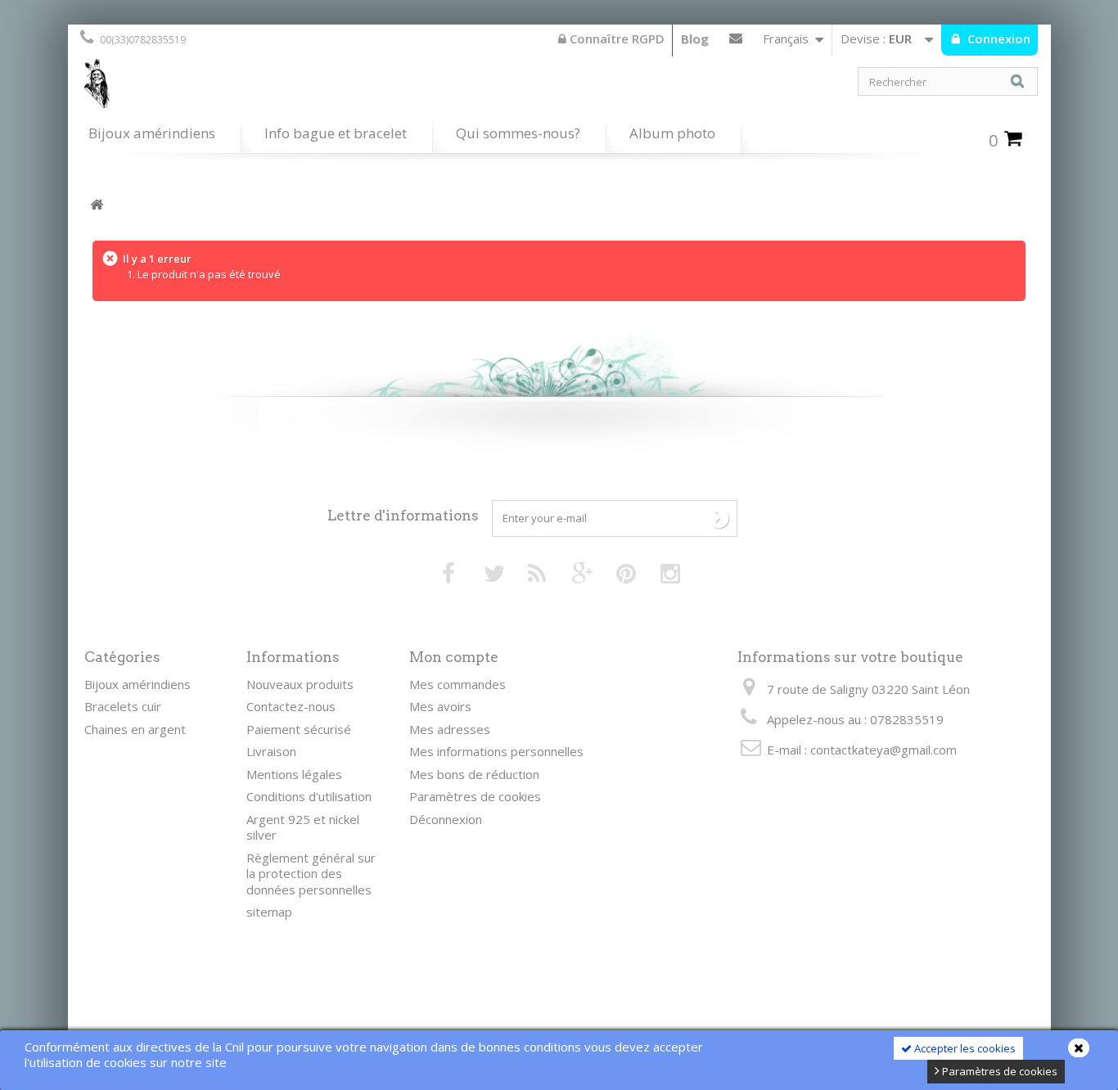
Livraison (271, 751)
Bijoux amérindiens (151, 133)
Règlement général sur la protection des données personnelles (311, 873)
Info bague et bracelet (335, 133)
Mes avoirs (440, 706)
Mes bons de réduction (474, 774)
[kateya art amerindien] (313, 87)
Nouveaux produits (300, 684)
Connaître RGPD (615, 38)
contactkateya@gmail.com (883, 749)
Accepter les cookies (964, 1048)
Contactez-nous (736, 42)
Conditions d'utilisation (309, 796)
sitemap (269, 911)
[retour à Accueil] (96, 205)
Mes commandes (457, 684)
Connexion (997, 38)
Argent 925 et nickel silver (302, 827)
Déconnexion (445, 819)
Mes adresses (449, 729)
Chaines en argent (135, 729)
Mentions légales (294, 774)
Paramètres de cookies (998, 1071)
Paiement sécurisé (298, 729)
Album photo (672, 133)
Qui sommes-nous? (518, 133)
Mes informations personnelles (496, 751)
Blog (695, 38)
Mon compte (453, 657)
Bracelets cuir (122, 706)
